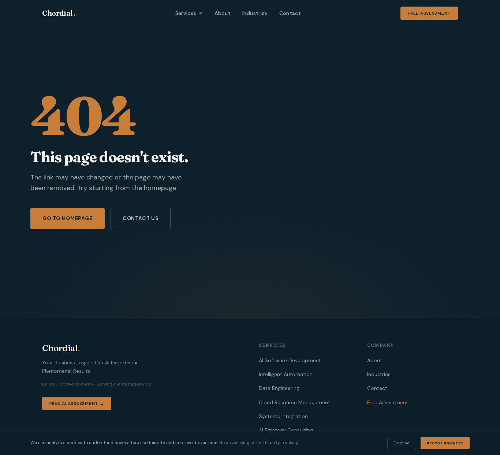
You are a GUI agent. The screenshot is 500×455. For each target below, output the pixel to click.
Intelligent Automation (286, 374)
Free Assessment (429, 13)
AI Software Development (290, 360)
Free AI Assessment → (76, 403)
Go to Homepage (67, 218)
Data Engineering (279, 388)
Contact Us (140, 218)
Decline (401, 443)
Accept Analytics (445, 443)
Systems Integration (283, 416)
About (222, 13)
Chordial (58, 13)
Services (186, 13)
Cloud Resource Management (294, 402)
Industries (255, 13)
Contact (290, 13)
